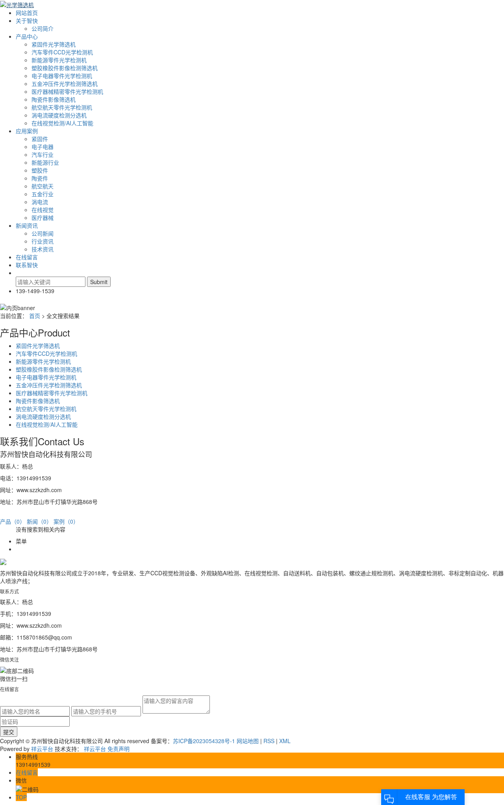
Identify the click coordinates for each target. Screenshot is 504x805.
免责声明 (118, 749)
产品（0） (12, 521)
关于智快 (27, 20)
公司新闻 (43, 233)
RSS (268, 741)
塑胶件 (40, 170)
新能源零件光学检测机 (59, 60)
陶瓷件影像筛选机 (54, 99)
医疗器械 (43, 217)
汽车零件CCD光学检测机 (62, 52)
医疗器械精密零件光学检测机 (67, 91)
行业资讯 (43, 241)
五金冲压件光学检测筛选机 (65, 83)
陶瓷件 (40, 178)
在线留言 (27, 257)
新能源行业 (45, 162)
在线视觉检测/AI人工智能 (62, 123)
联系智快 (27, 265)
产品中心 (27, 36)
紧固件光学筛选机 (54, 44)
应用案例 (27, 131)
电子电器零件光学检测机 (62, 76)
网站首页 (27, 13)
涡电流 (40, 202)
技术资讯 (43, 249)
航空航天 (43, 186)
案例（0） (66, 521)
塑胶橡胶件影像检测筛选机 (65, 68)
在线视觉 (43, 210)
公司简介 (43, 28)
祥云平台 (42, 749)
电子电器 (43, 147)
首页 (34, 316)
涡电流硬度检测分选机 (59, 115)
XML (285, 741)
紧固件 (40, 139)
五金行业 (43, 194)
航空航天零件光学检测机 (62, 107)
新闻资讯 (27, 225)
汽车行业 (43, 154)
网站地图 (248, 741)
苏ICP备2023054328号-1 (204, 741)
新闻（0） (39, 521)
